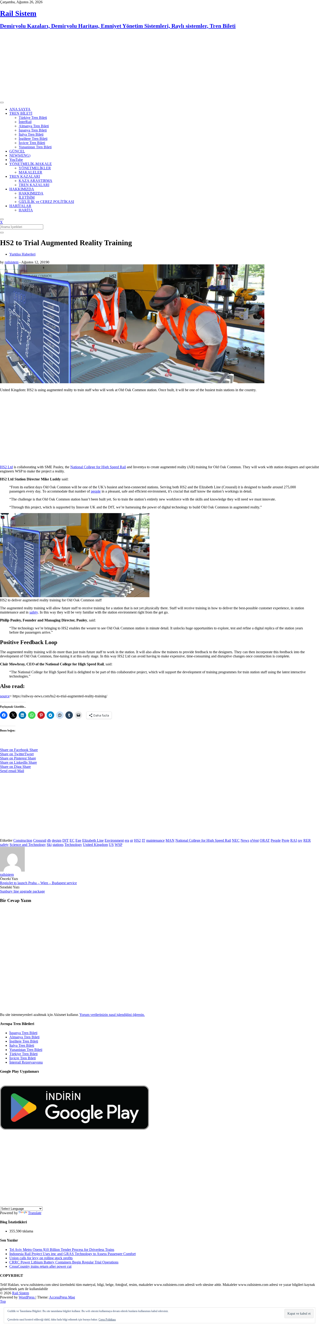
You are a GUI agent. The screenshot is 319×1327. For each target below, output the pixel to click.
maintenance (155, 840)
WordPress (27, 1297)
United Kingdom (95, 845)
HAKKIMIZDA (21, 189)
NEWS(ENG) (19, 155)
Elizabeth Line (93, 840)
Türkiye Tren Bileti (33, 118)
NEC (236, 840)
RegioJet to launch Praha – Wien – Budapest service (38, 883)
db (49, 840)
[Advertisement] (140, 66)
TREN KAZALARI (24, 176)
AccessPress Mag (62, 1297)
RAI (293, 840)
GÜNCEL (17, 151)
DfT (65, 840)
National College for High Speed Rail (98, 467)
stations (58, 845)
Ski (49, 845)
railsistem (11, 262)
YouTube (16, 160)
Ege (78, 840)
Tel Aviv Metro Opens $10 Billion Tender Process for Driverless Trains (61, 1250)
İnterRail (25, 122)
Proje (285, 840)
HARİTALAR (20, 206)
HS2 (137, 840)
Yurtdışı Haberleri (22, 254)
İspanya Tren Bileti (33, 130)
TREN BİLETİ (20, 113)
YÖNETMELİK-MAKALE (30, 164)
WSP (118, 845)
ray (300, 840)
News (245, 840)
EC (72, 840)
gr (131, 840)
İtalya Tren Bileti (31, 134)
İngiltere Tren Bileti (33, 139)
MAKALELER (30, 172)
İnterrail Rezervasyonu (26, 1062)
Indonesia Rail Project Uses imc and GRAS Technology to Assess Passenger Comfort (72, 1254)
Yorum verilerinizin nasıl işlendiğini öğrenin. (112, 1015)
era (127, 840)
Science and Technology (28, 845)
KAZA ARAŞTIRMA (35, 181)
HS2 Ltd (6, 467)
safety (33, 612)
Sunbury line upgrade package (22, 891)
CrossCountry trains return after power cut (40, 1266)
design (56, 840)
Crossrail (39, 840)
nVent (254, 840)
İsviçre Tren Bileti (32, 143)
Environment (114, 840)
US (111, 845)
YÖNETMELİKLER (35, 168)
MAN (170, 840)
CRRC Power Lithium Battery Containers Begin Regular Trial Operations (63, 1262)
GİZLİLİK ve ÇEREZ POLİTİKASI (46, 202)
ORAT (265, 840)
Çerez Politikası (107, 1319)
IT (143, 840)
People (276, 840)
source (5, 696)
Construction (22, 840)
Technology (73, 845)
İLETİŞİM (27, 197)
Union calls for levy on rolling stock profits (41, 1258)
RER (307, 840)
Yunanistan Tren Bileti (35, 147)
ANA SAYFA (20, 109)
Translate (34, 1213)
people (96, 491)
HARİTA (26, 210)
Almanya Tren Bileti (34, 126)
